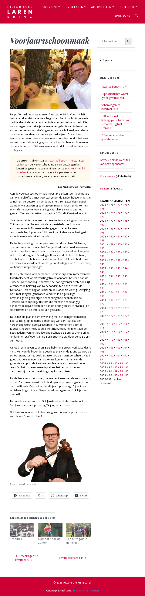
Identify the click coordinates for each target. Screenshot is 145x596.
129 (118, 300)
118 (111, 323)
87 (126, 371)
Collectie (127, 7)
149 (118, 260)
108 (125, 339)
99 (101, 359)
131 (102, 296)
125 (118, 308)
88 (121, 371)
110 (111, 339)
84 (121, 375)
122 (111, 316)
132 (125, 292)
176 (125, 204)
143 (102, 272)
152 (125, 252)
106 (111, 347)
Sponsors (122, 15)
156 (125, 244)
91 (126, 367)
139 (102, 280)
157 (118, 244)
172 (125, 212)
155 (102, 248)
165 (118, 228)
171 (102, 216)
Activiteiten (101, 7)
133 (118, 292)
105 (118, 347)
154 (111, 252)
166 (111, 228)
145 (118, 268)
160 (125, 236)
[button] (136, 16)
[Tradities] (22, 530)
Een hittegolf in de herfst (76, 540)
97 (115, 363)
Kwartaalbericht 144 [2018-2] (66, 160)
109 (118, 339)
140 (125, 276)
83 (126, 375)
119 (102, 320)
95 (126, 363)
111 (102, 335)
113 (118, 331)
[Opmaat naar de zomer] (50, 530)
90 (110, 371)
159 (102, 240)
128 (125, 300)
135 (102, 288)
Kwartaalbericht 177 (113, 86)
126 (111, 308)
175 (102, 208)
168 (125, 220)
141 (118, 276)
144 (125, 268)
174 (111, 212)
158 (111, 244)
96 (121, 363)
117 (118, 323)
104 (125, 347)
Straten (104, 188)
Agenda (107, 60)
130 (111, 300)
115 (102, 327)
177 (118, 204)
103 (102, 351)
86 (110, 375)
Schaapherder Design (86, 590)
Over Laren (74, 7)
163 (102, 232)
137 (118, 284)
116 (125, 323)
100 (125, 355)
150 (111, 260)
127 (102, 304)
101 (118, 355)
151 (102, 256)
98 (110, 363)
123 (102, 312)
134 (111, 292)
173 (118, 212)
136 (125, 284)
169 (118, 220)
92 (121, 367)
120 (125, 316)
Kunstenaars (107, 176)
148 (125, 260)
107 (102, 343)
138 (111, 284)
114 (111, 331)
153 (118, 252)
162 (111, 236)
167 (102, 224)
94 (110, 367)
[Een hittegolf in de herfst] (78, 530)
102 (111, 355)
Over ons (50, 7)
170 (111, 220)
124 (125, 308)
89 (115, 371)
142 (111, 276)
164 (125, 228)
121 (118, 316)
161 (118, 236)
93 (115, 367)
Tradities (16, 539)
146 (111, 268)
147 (102, 264)
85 (115, 375)
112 (125, 331)
